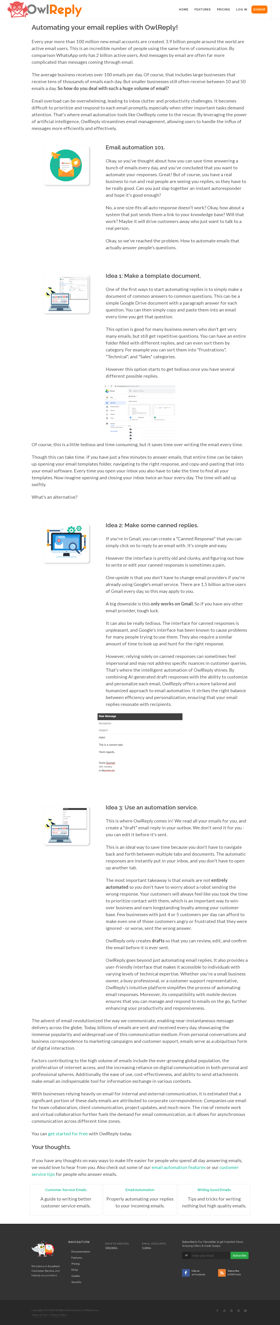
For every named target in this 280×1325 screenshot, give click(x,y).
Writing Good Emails (214, 1190)
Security (76, 1282)
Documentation (80, 1251)
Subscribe (239, 1255)
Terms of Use (39, 1314)
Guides (75, 1275)
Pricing (75, 1263)
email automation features (179, 1167)
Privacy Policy (59, 1314)
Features (76, 1257)
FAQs (74, 1269)
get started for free (68, 1133)
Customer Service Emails (65, 1190)
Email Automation (140, 1190)
